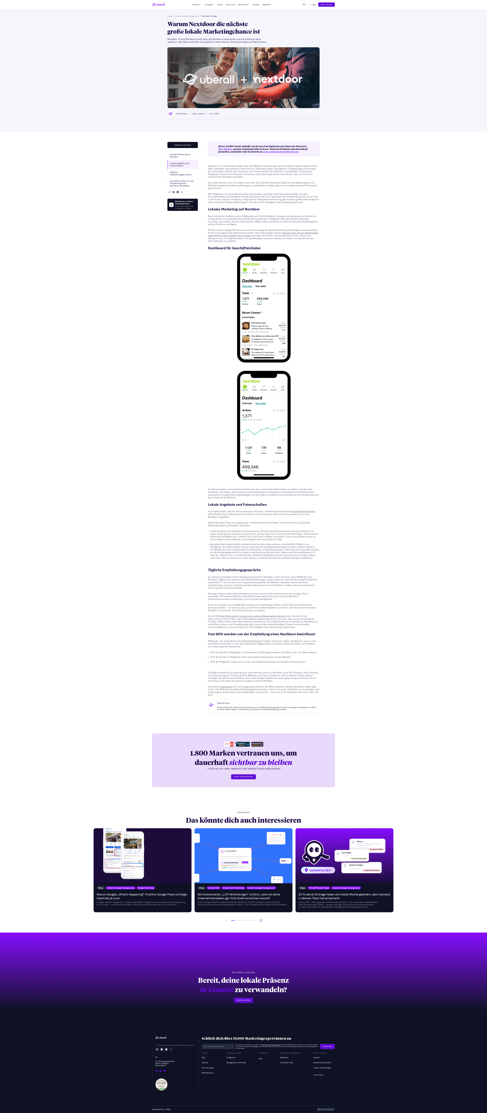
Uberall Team (182, 114)
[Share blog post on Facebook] (173, 192)
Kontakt (256, 4)
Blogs (169, 16)
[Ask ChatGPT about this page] (157, 1049)
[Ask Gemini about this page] (166, 1049)
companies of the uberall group (271, 1045)
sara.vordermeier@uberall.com (280, 151)
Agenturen (226, 686)
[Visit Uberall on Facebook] (160, 1071)
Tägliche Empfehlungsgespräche (181, 173)
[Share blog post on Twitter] (182, 192)
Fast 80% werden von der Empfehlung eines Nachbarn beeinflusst (182, 183)
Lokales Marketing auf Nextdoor (180, 155)
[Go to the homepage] (160, 1038)
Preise (220, 4)
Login (314, 4)
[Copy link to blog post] (169, 192)
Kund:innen (230, 4)
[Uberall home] (158, 4)
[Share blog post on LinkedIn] (178, 192)
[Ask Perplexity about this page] (171, 1049)
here (256, 1046)
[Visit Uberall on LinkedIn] (156, 1071)
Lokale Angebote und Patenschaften (179, 164)
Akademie (266, 4)
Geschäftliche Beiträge (303, 511)
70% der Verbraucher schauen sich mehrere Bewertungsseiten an (250, 616)
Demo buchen (326, 4)
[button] (197, 5)
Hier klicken (225, 149)
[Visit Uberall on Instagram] (164, 1071)
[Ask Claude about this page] (161, 1049)
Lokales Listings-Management (187, 16)
